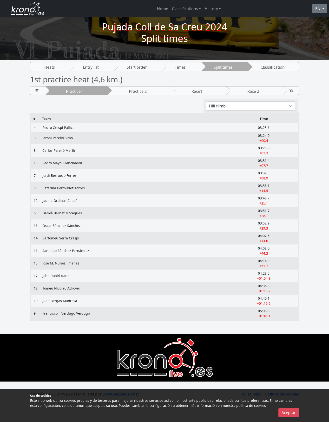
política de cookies (251, 405)
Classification (273, 67)
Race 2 (253, 91)
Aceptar (289, 412)
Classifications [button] (185, 8)
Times (180, 67)
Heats (49, 67)
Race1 (196, 91)
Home (162, 8)
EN (318, 8)
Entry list (91, 67)
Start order (137, 67)
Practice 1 (75, 91)
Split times (223, 67)
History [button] (211, 8)
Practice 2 (138, 91)
